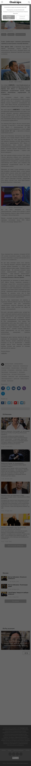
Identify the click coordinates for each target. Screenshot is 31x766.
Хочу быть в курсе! (8, 17)
